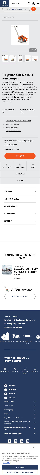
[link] (4, 3)
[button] (20, 296)
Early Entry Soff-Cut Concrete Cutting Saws (19, 320)
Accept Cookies (20, 467)
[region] (20, 459)
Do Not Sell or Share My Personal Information (20, 472)
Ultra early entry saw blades (14, 324)
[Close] (33, 447)
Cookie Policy (6, 463)
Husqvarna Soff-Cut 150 (13, 327)
